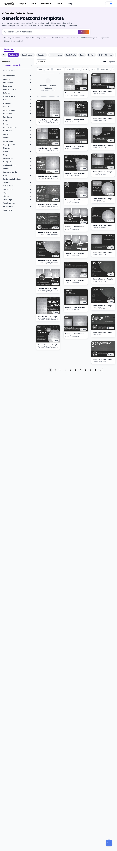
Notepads (7, 162)
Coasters (41, 55)
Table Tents (71, 55)
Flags (5, 120)
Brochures (7, 86)
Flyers (5, 124)
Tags (82, 55)
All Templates (8, 13)
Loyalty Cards (9, 144)
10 (95, 370)
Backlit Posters (9, 76)
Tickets (6, 196)
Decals (6, 107)
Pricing (69, 4)
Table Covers (8, 186)
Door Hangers (27, 55)
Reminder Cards (10, 172)
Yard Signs (7, 210)
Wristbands (8, 206)
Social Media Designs (12, 179)
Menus (6, 151)
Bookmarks (8, 82)
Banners (6, 79)
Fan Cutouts (8, 117)
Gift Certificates (105, 55)
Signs (5, 175)
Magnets (7, 148)
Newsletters (8, 158)
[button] (55, 115)
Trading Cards (9, 203)
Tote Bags (7, 199)
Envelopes (7, 113)
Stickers (6, 182)
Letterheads (8, 141)
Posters (91, 55)
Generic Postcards (13, 65)
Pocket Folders (55, 55)
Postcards (20, 13)
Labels (6, 138)
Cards (5, 100)
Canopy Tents (9, 96)
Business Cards (9, 89)
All (4, 55)
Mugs (5, 155)
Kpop (5, 134)
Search (84, 32)
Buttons (6, 93)
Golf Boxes (7, 131)
